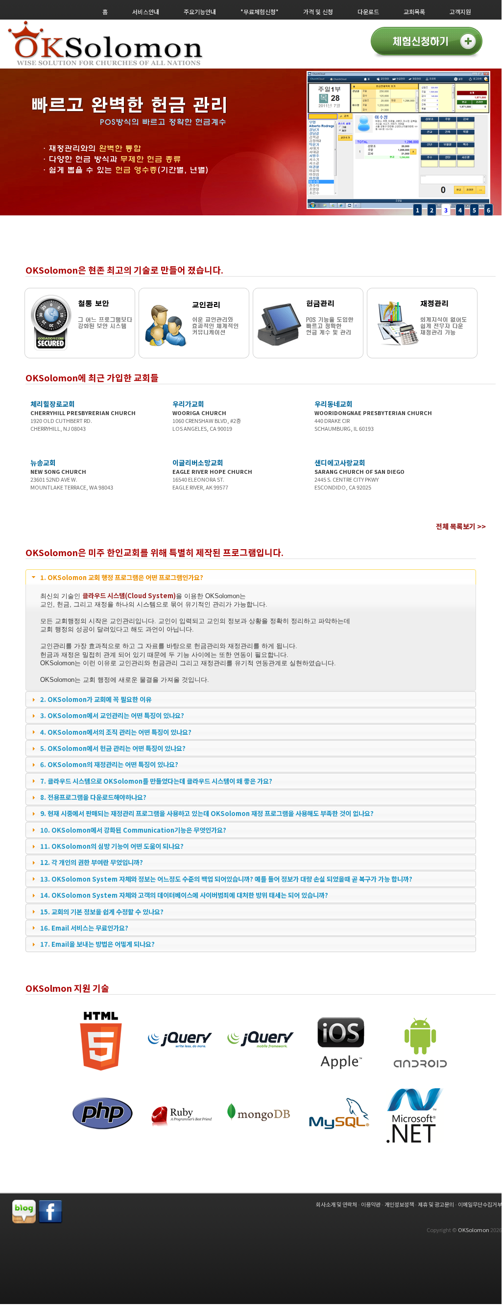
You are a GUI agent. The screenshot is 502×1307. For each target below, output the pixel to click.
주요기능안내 (200, 11)
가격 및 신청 (318, 11)
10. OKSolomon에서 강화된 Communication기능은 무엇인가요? (133, 830)
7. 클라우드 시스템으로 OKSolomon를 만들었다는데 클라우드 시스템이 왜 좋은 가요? (156, 781)
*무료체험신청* (259, 11)
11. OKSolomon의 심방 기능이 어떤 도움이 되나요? (112, 846)
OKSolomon (473, 1230)
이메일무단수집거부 (480, 1204)
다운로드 (368, 11)
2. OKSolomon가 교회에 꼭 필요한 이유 (95, 699)
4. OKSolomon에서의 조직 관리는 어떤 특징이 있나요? (115, 732)
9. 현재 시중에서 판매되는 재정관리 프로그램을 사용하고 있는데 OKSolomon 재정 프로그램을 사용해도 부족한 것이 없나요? (207, 813)
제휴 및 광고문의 (436, 1204)
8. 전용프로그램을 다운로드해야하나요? (93, 797)
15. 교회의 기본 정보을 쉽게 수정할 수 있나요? (102, 911)
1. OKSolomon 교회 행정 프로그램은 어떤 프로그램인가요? (121, 577)
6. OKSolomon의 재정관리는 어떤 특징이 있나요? (109, 764)
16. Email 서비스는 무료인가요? (84, 928)
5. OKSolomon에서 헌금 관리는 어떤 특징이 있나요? (113, 748)
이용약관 (371, 1204)
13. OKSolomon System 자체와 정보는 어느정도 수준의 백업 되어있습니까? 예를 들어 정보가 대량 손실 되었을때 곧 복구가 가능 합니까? (226, 879)
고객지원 (460, 11)
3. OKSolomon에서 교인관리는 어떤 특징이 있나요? (112, 715)
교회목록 (414, 11)
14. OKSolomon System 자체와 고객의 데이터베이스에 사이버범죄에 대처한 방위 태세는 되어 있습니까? (184, 895)
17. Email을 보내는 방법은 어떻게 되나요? (97, 944)
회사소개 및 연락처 (336, 1204)
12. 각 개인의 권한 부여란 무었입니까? (91, 862)
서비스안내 (145, 11)
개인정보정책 (399, 1204)
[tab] (250, 577)
